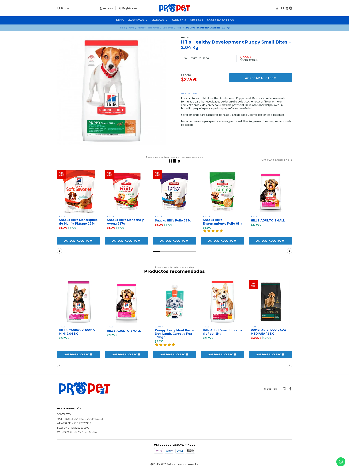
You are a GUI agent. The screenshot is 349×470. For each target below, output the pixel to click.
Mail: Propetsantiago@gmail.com (80, 419)
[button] (78, 241)
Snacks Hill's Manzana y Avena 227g (125, 221)
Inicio (119, 20)
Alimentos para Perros (148, 27)
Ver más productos (276, 160)
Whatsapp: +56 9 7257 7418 (74, 423)
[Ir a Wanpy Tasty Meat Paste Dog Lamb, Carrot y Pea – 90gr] (174, 302)
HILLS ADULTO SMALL (268, 220)
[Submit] (58, 8)
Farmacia (178, 20)
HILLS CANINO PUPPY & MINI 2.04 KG (77, 332)
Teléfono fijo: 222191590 (73, 428)
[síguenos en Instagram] (277, 8)
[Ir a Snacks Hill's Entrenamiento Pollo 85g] (222, 191)
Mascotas (136, 20)
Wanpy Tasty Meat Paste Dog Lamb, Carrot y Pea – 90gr (174, 334)
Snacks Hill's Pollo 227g (173, 220)
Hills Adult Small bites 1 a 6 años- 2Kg (222, 332)
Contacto (64, 414)
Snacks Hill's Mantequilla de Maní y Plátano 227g (78, 221)
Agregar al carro (260, 78)
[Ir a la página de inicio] (174, 8)
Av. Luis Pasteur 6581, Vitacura (77, 432)
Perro (131, 27)
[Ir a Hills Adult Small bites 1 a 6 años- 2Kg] (222, 302)
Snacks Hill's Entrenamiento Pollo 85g (222, 221)
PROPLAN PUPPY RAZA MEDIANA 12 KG (268, 332)
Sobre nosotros (220, 20)
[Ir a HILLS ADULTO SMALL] (270, 191)
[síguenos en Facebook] (282, 8)
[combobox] (75, 8)
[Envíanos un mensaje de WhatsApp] (340, 461)
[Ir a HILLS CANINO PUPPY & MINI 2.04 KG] (78, 302)
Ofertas (196, 20)
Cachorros (168, 27)
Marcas (158, 20)
